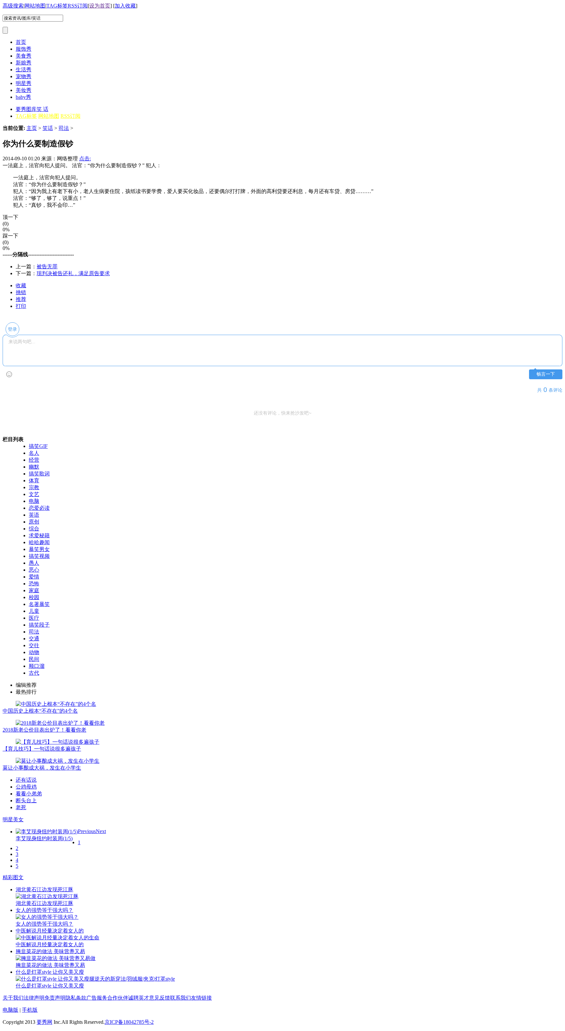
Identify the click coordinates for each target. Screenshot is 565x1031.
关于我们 (13, 998)
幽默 (34, 467)
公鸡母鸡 (26, 787)
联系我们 (180, 998)
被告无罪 (47, 266)
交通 (34, 638)
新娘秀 (23, 62)
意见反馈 (159, 998)
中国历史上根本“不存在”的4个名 (40, 711)
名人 (34, 453)
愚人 (34, 563)
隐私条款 (75, 998)
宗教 (34, 487)
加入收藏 (125, 6)
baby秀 (23, 97)
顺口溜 (36, 666)
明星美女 (13, 819)
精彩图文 (13, 877)
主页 (31, 128)
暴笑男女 (39, 549)
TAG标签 (57, 6)
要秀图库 (26, 109)
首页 (21, 42)
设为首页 (99, 6)
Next (101, 831)
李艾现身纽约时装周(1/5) (44, 838)
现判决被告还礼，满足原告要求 (73, 273)
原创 (34, 521)
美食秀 (23, 56)
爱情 (34, 576)
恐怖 (34, 583)
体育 (34, 480)
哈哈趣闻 (39, 542)
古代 (34, 673)
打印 (21, 306)
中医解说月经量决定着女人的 (50, 930)
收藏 (21, 285)
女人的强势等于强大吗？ (44, 910)
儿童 (34, 611)
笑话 (48, 128)
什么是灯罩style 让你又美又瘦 (50, 972)
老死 (21, 807)
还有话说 (26, 780)
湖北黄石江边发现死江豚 (44, 889)
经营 (34, 460)
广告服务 (96, 998)
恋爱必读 (39, 508)
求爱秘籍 (39, 535)
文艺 (34, 494)
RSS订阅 (78, 6)
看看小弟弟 (29, 793)
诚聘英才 (138, 998)
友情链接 (201, 998)
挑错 (21, 292)
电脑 (34, 501)
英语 (34, 515)
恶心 (34, 570)
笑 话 (42, 109)
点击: (85, 158)
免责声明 (54, 998)
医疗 (34, 618)
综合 (34, 528)
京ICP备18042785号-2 (129, 1022)
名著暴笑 (39, 604)
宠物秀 (23, 76)
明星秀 (23, 83)
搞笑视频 (39, 556)
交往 (34, 645)
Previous (87, 831)
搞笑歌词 (39, 473)
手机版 (30, 1010)
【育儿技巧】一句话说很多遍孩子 (42, 749)
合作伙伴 (117, 998)
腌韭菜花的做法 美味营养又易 (50, 951)
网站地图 (35, 6)
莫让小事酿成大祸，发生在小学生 (42, 768)
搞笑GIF (38, 446)
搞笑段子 (39, 625)
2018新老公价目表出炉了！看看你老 (44, 730)
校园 (34, 597)
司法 (64, 128)
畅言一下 (546, 374)
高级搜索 (13, 6)
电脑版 (10, 1010)
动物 (34, 652)
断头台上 (26, 800)
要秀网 (44, 1022)
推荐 (21, 299)
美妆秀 (23, 90)
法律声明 (34, 998)
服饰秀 (23, 49)
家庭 (34, 590)
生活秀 (23, 69)
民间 (34, 659)
